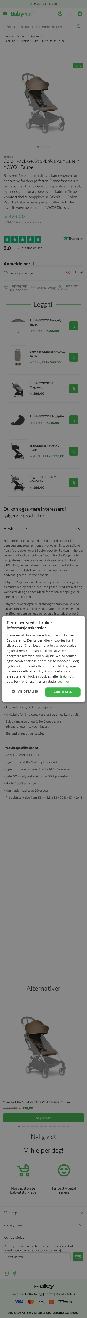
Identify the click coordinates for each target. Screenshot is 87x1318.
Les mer (63, 681)
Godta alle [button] (63, 692)
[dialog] (43, 659)
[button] (25, 691)
